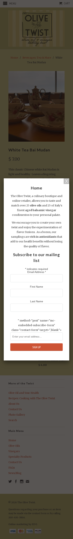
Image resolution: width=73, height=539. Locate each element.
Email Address (36, 271)
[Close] (66, 181)
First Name (36, 286)
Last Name (36, 301)
